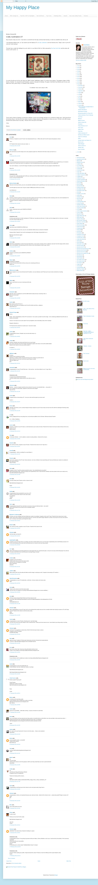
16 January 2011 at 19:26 (15, 438)
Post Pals (79, 231)
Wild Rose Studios (81, 269)
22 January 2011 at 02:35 (15, 544)
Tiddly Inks (79, 264)
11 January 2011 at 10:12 (15, 363)
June (79, 96)
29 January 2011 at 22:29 (15, 800)
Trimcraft (79, 265)
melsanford (12, 367)
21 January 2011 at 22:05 (15, 528)
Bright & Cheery (81, 120)
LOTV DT (79, 212)
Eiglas (11, 280)
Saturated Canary (80, 234)
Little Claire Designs (81, 206)
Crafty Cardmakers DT (82, 133)
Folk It (78, 192)
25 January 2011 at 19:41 (15, 652)
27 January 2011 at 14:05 (15, 712)
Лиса (11, 638)
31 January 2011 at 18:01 (15, 832)
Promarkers (79, 232)
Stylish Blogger (81, 143)
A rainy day (85, 323)
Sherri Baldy (79, 242)
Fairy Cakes (80, 127)
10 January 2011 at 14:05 (15, 170)
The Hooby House (81, 261)
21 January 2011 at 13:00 (15, 500)
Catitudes (79, 163)
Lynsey (11, 425)
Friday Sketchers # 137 (83, 125)
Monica (11, 697)
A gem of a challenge (82, 136)
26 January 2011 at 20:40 (15, 659)
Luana (11, 664)
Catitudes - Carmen (87, 346)
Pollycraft (79, 229)
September (80, 90)
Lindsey (11, 251)
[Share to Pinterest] (29, 130)
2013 (78, 80)
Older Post (68, 861)
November (80, 87)
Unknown (12, 532)
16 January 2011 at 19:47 (15, 446)
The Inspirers (79, 262)
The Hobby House (81, 259)
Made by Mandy (13, 183)
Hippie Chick (80, 129)
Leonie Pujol (79, 203)
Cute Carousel (86, 353)
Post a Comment (11, 858)
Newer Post (9, 861)
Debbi (11, 491)
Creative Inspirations (81, 179)
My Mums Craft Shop (81, 221)
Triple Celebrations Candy (88, 316)
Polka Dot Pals (80, 226)
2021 (78, 65)
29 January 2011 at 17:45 (15, 781)
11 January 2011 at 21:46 (15, 391)
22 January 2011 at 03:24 (15, 553)
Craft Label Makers (81, 173)
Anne (11, 716)
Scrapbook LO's (80, 236)
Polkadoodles (80, 228)
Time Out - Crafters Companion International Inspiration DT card (88, 332)
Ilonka (11, 738)
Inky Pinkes (79, 198)
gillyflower (12, 353)
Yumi (11, 748)
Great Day (80, 116)
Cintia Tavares (13, 678)
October (80, 89)
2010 (78, 152)
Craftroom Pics (80, 178)
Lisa (10, 137)
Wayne (11, 260)
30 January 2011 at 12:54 (15, 808)
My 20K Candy (86, 301)
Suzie (11, 785)
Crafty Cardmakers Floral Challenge (85, 115)
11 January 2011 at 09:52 (15, 349)
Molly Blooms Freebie (82, 111)
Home (6, 15)
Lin (10, 414)
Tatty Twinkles (80, 258)
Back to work (80, 142)
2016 (78, 74)
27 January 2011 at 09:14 (15, 693)
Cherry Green (80, 167)
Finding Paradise (80, 187)
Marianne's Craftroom (14, 514)
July (79, 94)
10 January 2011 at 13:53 (15, 156)
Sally (11, 196)
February (80, 103)
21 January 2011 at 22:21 (15, 535)
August (79, 92)
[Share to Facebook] (28, 130)
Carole (11, 395)
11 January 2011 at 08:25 (15, 336)
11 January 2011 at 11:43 (15, 371)
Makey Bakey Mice (81, 215)
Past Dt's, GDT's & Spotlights (27, 15)
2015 (78, 76)
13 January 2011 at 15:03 (15, 420)
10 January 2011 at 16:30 (15, 191)
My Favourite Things (81, 220)
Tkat (10, 435)
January (80, 105)
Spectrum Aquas (80, 245)
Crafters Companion (81, 174)
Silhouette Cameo (80, 243)
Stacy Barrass (80, 256)
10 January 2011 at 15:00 (15, 179)
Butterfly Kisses (80, 162)
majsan (11, 729)
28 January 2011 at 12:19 (15, 734)
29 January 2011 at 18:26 (15, 789)
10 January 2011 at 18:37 (15, 246)
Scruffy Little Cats (80, 237)
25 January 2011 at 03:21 (15, 624)
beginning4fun (13, 540)
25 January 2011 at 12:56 (15, 643)
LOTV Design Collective (82, 211)
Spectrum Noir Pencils (81, 250)
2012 (78, 82)
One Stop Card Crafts (56, 48)
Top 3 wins (48, 15)
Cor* (11, 549)
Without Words (80, 270)
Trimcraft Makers (80, 267)
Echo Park (79, 184)
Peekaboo (80, 124)
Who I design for (14, 15)
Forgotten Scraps (80, 193)
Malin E (11, 757)
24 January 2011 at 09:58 (15, 592)
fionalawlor (12, 291)
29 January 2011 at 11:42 (15, 753)
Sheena (78, 240)
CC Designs (79, 165)
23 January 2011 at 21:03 (15, 574)
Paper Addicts (80, 223)
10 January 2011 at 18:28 (15, 237)
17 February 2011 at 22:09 (15, 846)
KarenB (11, 450)
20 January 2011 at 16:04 (15, 487)
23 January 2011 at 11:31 (15, 566)
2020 (78, 67)
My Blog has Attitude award (83, 134)
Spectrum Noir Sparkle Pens (83, 253)
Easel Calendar (81, 149)
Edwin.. (79, 138)
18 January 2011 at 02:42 (15, 464)
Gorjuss (78, 195)
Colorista (79, 168)
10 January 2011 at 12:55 (15, 145)
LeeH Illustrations (80, 201)
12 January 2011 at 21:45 (15, 410)
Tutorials (86, 15)
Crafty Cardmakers (43, 42)
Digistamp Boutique (81, 181)
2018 (78, 71)
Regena (11, 524)
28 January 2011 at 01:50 (15, 725)
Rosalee (11, 458)
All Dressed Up (80, 157)
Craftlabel (79, 176)
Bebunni (78, 160)
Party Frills (80, 131)
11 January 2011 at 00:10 (15, 327)
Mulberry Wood (80, 218)
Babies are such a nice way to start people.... (89, 369)
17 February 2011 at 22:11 (15, 855)
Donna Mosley (86, 44)
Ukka (11, 468)
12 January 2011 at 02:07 (15, 401)
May (79, 98)
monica (11, 708)
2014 (78, 78)
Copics (78, 171)
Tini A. (11, 504)
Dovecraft (79, 182)
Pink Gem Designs (81, 225)
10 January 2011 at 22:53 (15, 287)
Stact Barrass (79, 254)
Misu (11, 804)
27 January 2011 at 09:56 (15, 704)
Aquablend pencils (81, 159)
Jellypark (79, 200)
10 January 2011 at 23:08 (15, 298)
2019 (78, 69)
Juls (10, 160)
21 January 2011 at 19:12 (15, 520)
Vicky (11, 225)
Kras (11, 647)
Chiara (11, 812)
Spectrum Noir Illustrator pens (83, 248)
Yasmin (11, 619)
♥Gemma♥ (12, 385)
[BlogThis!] (25, 130)
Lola (10, 596)
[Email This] (24, 130)
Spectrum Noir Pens (81, 251)
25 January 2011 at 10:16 (15, 634)
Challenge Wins (57, 15)
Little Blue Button (80, 204)
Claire (11, 242)
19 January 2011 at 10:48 (15, 474)
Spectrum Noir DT (80, 247)
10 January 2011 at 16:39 (15, 203)
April (79, 99)
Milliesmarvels (13, 270)
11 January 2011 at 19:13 (15, 381)
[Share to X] (26, 130)
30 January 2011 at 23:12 (15, 825)
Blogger (56, 875)
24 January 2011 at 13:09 (15, 615)
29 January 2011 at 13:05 (15, 764)
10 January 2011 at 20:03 (15, 276)
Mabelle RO (79, 214)
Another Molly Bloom (82, 109)
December (80, 85)
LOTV (78, 209)
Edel (10, 478)
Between (80, 118)
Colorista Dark (80, 170)
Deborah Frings (13, 312)
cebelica (11, 570)
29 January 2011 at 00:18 (15, 744)
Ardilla (11, 769)
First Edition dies (80, 189)
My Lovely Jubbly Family (75, 15)
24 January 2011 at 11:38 (15, 603)
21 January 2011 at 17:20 (15, 510)
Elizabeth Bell (80, 185)
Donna (11, 405)
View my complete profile (81, 60)
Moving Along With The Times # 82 (85, 113)
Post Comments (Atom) (16, 863)
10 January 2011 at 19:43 (15, 266)
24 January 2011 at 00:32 (15, 583)
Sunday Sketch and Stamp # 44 (84, 140)
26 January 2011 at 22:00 (15, 673)
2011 (78, 83)
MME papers (79, 217)
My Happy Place (22, 7)
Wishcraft (12, 149)
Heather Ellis (79, 196)
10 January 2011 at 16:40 (15, 212)
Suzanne (11, 442)
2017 (78, 73)
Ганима (11, 557)
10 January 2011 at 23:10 (15, 308)
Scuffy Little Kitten (80, 239)
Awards (65, 15)
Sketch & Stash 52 (82, 145)
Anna (11, 587)
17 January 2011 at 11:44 (15, 454)
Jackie (11, 331)
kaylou (11, 302)
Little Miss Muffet (80, 207)
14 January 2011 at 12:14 (15, 431)
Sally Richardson (13, 578)
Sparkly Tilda (81, 147)
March (79, 101)
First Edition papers (81, 190)
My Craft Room (40, 15)
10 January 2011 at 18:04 (15, 221)
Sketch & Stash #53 (82, 122)
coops (11, 340)
